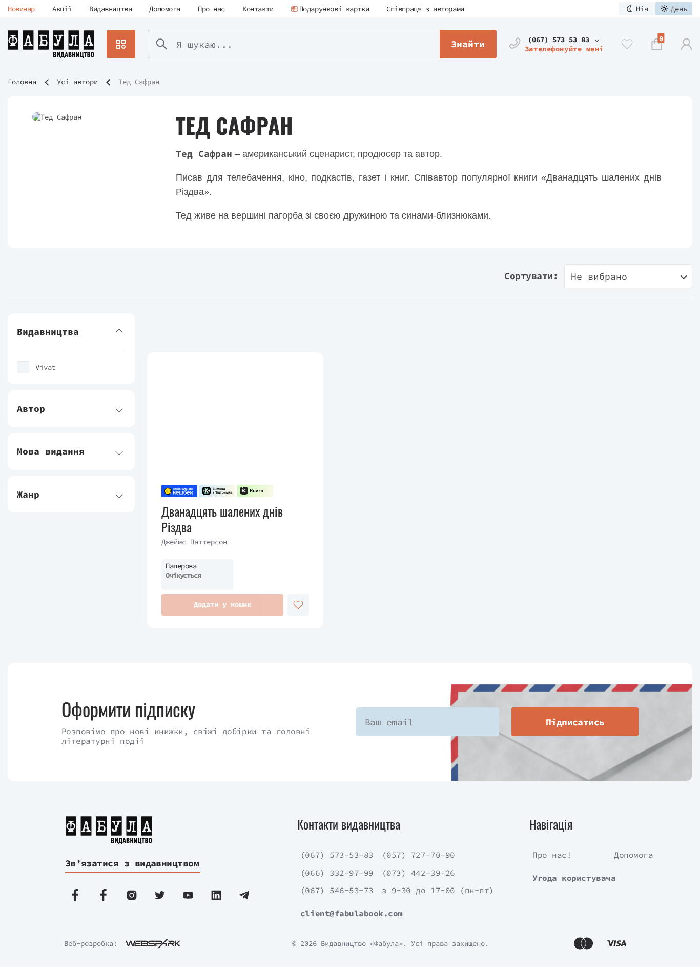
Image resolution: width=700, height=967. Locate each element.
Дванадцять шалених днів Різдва (222, 519)
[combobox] (628, 276)
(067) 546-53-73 (337, 890)
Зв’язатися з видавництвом (132, 863)
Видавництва (110, 8)
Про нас (211, 8)
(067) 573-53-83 (337, 855)
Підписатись (575, 722)
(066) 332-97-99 (337, 872)
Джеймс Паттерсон (194, 541)
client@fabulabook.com (351, 913)
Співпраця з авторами (425, 8)
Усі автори (77, 81)
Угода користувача (573, 878)
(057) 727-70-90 (418, 855)
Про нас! (551, 855)
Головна (22, 81)
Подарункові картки (334, 8)
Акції (62, 8)
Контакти (258, 8)
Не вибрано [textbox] (599, 276)
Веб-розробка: (90, 943)
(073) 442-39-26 (418, 872)
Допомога (164, 8)
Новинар (21, 8)
